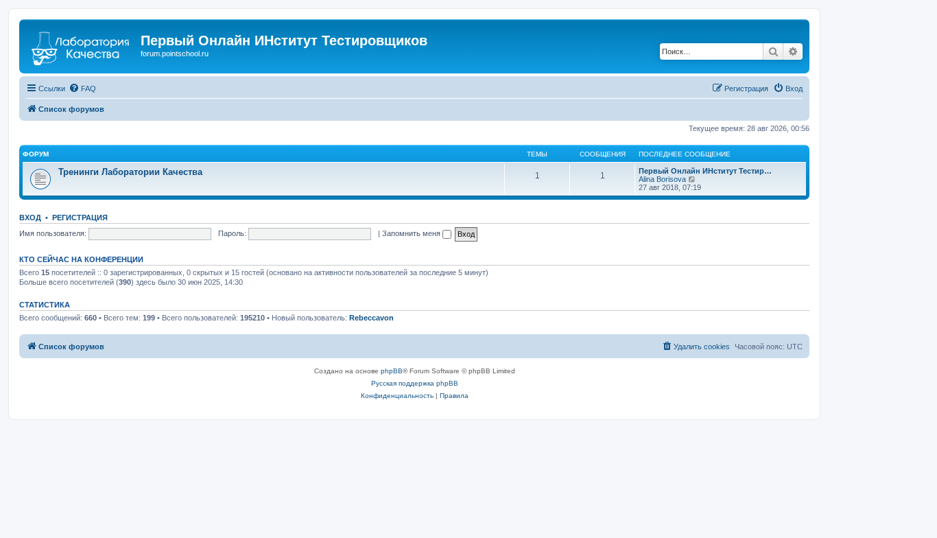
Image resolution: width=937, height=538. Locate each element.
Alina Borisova (662, 179)
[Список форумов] (82, 45)
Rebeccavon (371, 318)
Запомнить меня (412, 233)
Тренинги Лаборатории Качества (130, 172)
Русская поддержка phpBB (414, 383)
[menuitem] (82, 88)
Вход (30, 217)
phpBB (392, 371)
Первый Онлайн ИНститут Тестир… (705, 171)
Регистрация (80, 217)
